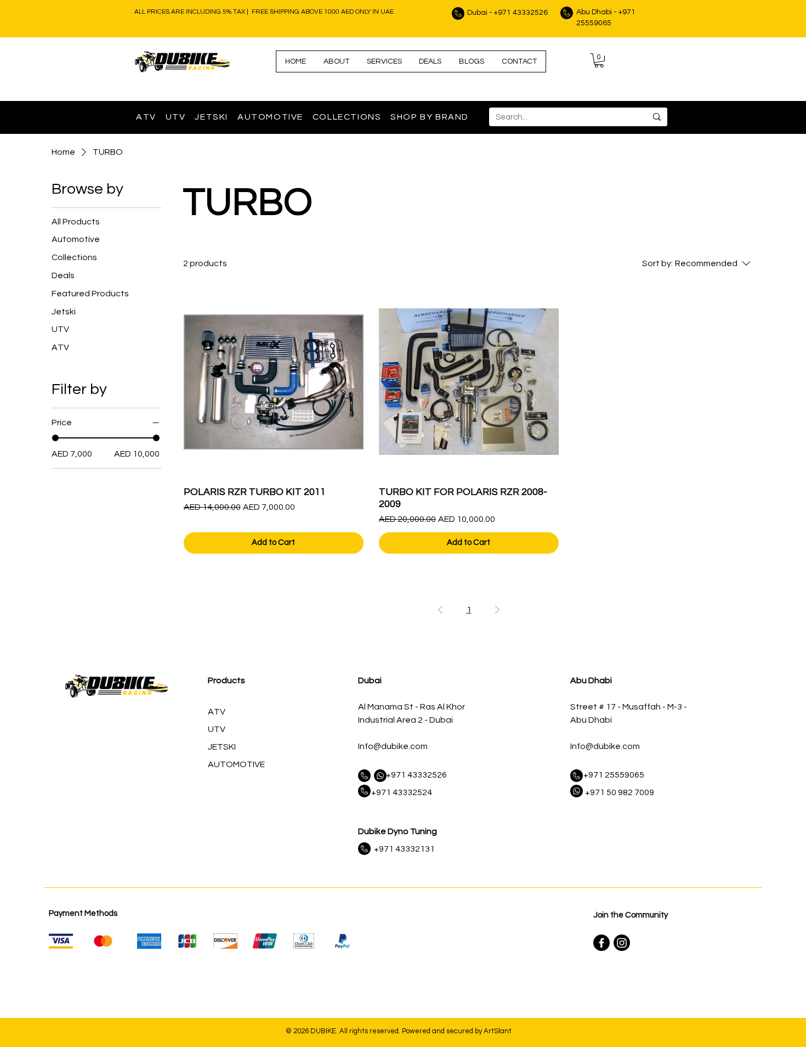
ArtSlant (498, 1031)
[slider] (55, 437)
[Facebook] (601, 943)
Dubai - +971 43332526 (507, 12)
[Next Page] (497, 610)
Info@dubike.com (393, 746)
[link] (599, 60)
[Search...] (656, 117)
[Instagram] (622, 943)
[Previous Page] (440, 610)
